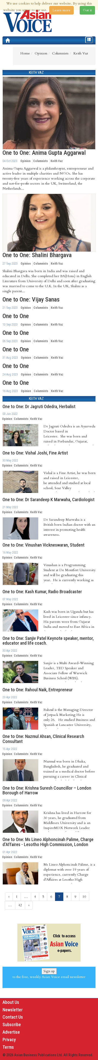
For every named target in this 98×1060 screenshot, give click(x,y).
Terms (8, 1047)
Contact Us (13, 1017)
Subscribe (12, 1024)
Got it (87, 10)
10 (84, 896)
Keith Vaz (57, 161)
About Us (11, 1002)
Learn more (61, 10)
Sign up (49, 971)
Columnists (40, 161)
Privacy (9, 1039)
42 (20, 905)
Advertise (11, 1032)
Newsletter (13, 1009)
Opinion (25, 161)
